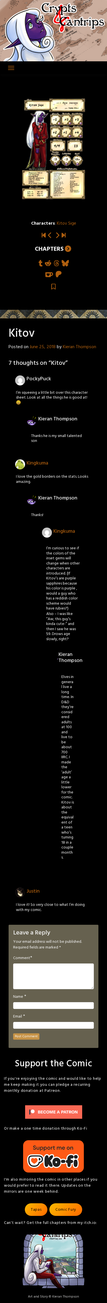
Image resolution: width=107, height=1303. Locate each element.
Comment (21, 958)
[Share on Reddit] (48, 264)
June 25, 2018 (43, 347)
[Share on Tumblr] (41, 264)
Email (17, 1017)
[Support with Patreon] (58, 275)
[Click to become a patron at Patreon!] (53, 1112)
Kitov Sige (66, 223)
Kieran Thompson (79, 347)
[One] (57, 236)
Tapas (36, 1209)
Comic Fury (65, 1209)
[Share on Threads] (56, 264)
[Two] (64, 236)
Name (18, 997)
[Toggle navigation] (11, 68)
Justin (33, 891)
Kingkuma (37, 463)
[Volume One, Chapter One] (44, 236)
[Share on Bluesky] (65, 264)
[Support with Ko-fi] (49, 275)
